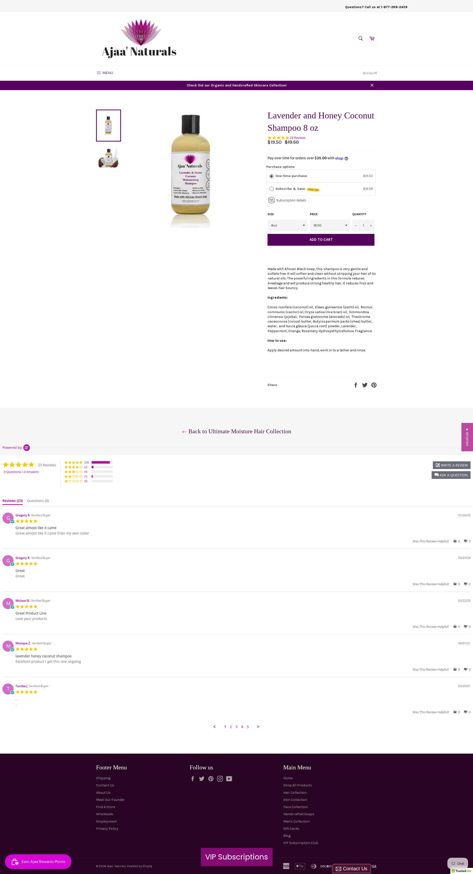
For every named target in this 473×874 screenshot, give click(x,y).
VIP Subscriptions (236, 857)
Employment (106, 821)
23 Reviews (298, 138)
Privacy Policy (107, 828)
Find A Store (105, 807)
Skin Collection (295, 800)
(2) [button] (85, 467)
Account (370, 73)
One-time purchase (291, 176)
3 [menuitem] (236, 727)
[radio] (271, 176)
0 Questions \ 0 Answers (21, 471)
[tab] (12, 502)
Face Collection (295, 807)
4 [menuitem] (242, 727)
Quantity (359, 214)
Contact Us (105, 785)
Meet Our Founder (110, 800)
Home (287, 778)
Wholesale (104, 814)
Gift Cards (291, 828)
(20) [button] (86, 462)
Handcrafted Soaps (298, 814)
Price (314, 214)
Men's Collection (296, 821)
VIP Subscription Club (300, 843)
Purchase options (280, 167)
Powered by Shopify (139, 866)
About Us (103, 793)
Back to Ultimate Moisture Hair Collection (239, 431)
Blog (286, 836)
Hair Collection (295, 793)
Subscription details (291, 200)
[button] (451, 475)
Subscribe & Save (297, 189)
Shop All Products (297, 785)
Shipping (103, 778)
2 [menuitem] (231, 727)
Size (271, 214)
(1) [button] (85, 476)
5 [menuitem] (248, 727)
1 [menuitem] (225, 727)
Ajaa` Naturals (116, 866)
